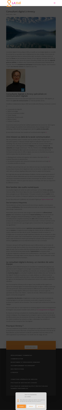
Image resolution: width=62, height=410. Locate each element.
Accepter (21, 406)
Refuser (31, 406)
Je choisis (40, 406)
